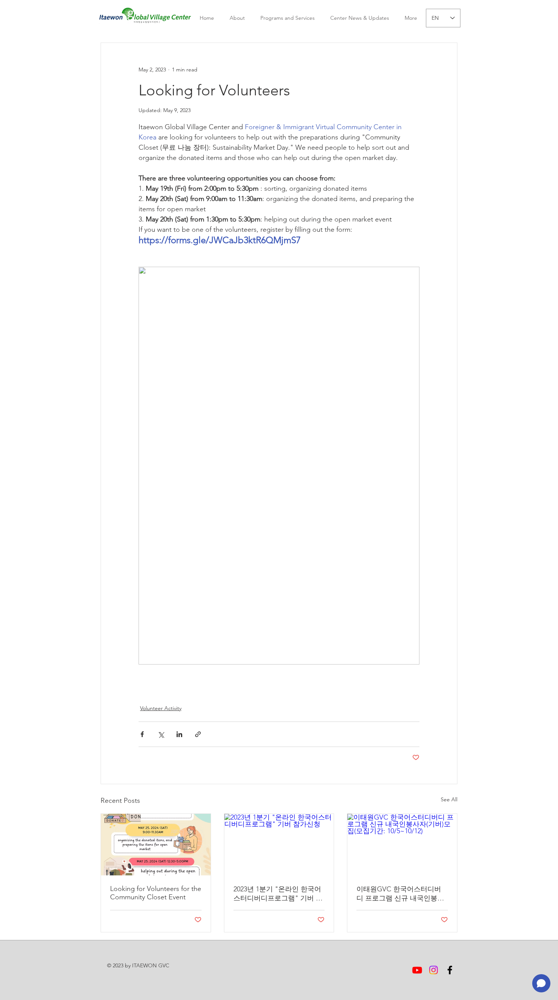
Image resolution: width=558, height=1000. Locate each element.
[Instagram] (433, 970)
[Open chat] (541, 983)
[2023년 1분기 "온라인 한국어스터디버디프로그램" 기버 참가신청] (279, 844)
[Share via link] (198, 734)
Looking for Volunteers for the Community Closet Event (155, 892)
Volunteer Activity (160, 708)
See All (449, 799)
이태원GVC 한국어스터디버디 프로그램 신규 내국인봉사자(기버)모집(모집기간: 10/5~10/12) (400, 894)
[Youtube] (417, 970)
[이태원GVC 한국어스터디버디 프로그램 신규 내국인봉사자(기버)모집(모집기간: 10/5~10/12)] (402, 844)
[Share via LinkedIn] (179, 734)
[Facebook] (450, 970)
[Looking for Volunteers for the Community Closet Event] (156, 844)
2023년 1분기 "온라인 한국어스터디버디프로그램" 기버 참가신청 (278, 894)
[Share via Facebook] (142, 734)
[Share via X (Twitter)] (160, 734)
